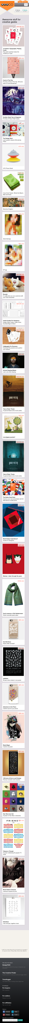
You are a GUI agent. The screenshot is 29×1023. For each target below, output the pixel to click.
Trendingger (6, 979)
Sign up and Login (6, 1005)
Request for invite (6, 998)
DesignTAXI (6, 965)
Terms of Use (19, 950)
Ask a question (5, 990)
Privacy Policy (14, 950)
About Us (25, 950)
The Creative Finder (9, 973)
